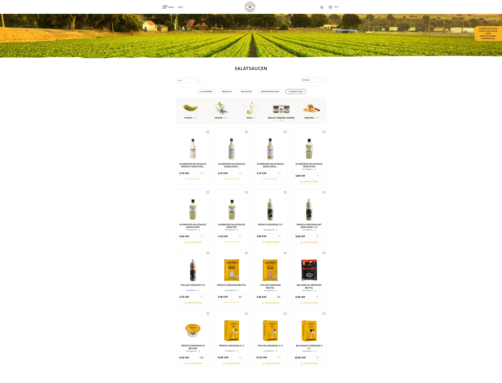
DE (336, 7)
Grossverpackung (270, 91)
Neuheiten (246, 91)
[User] (330, 7)
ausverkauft (193, 178)
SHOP (180, 7)
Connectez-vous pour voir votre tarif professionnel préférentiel (488, 33)
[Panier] (322, 7)
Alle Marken (205, 91)
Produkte (227, 91)
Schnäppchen (296, 91)
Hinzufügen (310, 181)
